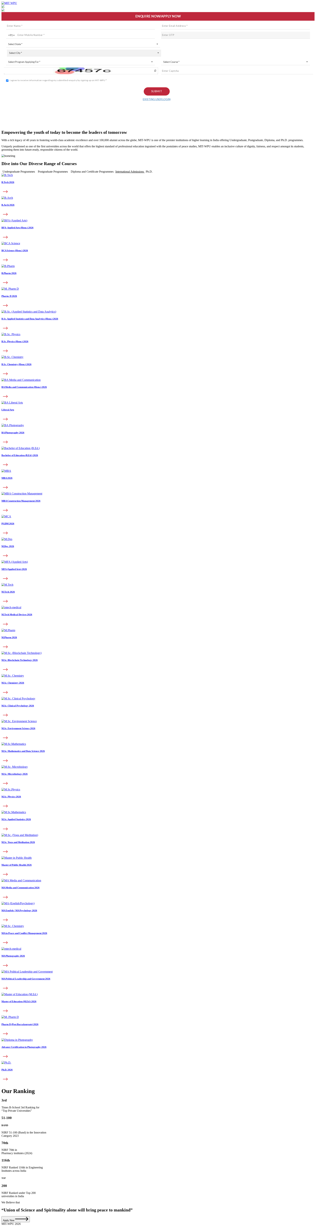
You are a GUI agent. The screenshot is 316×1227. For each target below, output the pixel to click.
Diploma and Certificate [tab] (92, 171)
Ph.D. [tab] (149, 171)
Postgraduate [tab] (53, 171)
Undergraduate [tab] (19, 171)
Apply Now (9, 1220)
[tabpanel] (158, 321)
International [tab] (129, 171)
